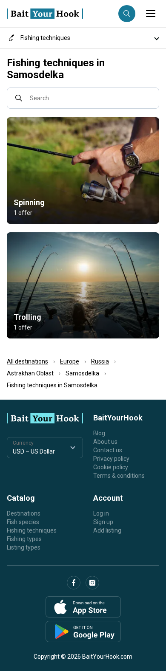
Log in (101, 513)
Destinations (23, 513)
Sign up (103, 522)
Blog (99, 433)
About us (105, 441)
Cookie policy (110, 467)
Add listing (107, 530)
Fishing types (24, 539)
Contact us (107, 450)
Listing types (23, 547)
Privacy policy (111, 458)
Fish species (23, 522)
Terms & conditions (119, 475)
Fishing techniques (32, 530)
